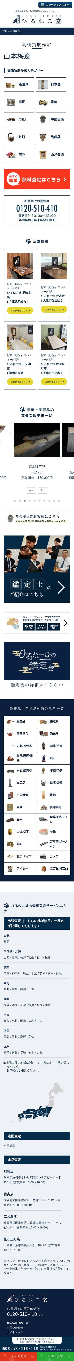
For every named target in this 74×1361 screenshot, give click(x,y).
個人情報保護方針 (17, 1322)
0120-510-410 (25, 1314)
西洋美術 (57, 154)
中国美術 (57, 119)
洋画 (22, 102)
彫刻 (54, 102)
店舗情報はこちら (19, 310)
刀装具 (23, 119)
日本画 (56, 84)
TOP (4, 31)
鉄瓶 (22, 137)
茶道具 (24, 84)
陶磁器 (56, 137)
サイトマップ (15, 1332)
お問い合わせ (15, 1327)
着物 (22, 154)
